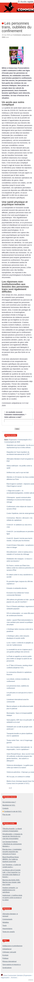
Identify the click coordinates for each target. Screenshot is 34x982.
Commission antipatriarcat (22, 35)
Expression (13, 440)
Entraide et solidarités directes (17, 588)
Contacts (5, 808)
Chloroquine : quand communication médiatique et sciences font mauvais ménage (19, 500)
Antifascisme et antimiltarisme (12, 946)
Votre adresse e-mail (13, 417)
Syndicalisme (7, 967)
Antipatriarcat (6, 949)
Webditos (5, 922)
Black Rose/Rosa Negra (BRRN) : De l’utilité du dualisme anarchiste (10, 859)
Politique (5, 958)
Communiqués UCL (24, 440)
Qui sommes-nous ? (9, 802)
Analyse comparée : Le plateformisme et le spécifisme (10, 890)
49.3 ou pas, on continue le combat (18, 776)
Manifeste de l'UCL (8, 805)
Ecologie (5, 955)
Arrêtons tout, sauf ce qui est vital (18, 472)
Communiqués (7, 919)
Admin (31, 980)
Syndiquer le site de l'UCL (13, 811)
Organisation (5, 977)
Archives (14, 977)
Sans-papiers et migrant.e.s (11, 964)
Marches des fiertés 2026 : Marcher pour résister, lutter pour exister (11, 882)
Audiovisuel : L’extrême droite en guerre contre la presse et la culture (12, 898)
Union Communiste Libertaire (13, 975)
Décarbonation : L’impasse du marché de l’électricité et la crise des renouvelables (12, 836)
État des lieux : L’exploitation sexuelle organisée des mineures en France (12, 852)
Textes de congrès (8, 932)
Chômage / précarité (9, 952)
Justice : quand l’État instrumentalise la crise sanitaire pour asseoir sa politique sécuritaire (20, 622)
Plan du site (6, 814)
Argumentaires (7, 928)
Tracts (4, 925)
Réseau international (9, 961)
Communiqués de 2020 (12, 442)
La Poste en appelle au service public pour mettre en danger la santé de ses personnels (19, 659)
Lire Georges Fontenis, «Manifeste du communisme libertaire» (12, 844)
